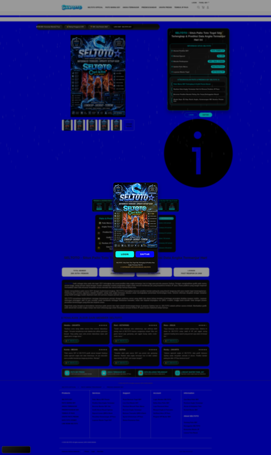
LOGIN (125, 254)
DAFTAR (145, 254)
